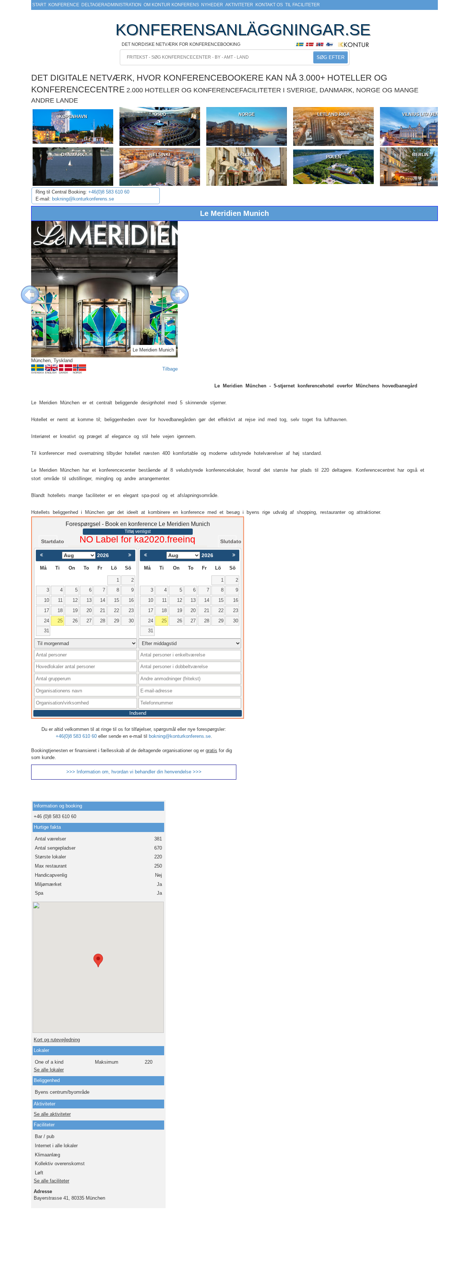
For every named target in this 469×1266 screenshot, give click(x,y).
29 (116, 620)
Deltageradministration (111, 4)
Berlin (420, 154)
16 (131, 600)
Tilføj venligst (138, 531)
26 (75, 620)
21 (102, 610)
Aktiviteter (239, 4)
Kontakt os (269, 4)
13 (89, 600)
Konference (63, 4)
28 (102, 620)
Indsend (137, 713)
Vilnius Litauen (420, 114)
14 (102, 600)
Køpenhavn (73, 116)
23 (131, 610)
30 (131, 620)
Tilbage (170, 369)
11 (60, 600)
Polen (333, 156)
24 (46, 620)
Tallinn (246, 154)
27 (89, 620)
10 (46, 600)
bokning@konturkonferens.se (83, 199)
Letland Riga (333, 114)
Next (174, 289)
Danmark (73, 154)
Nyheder (212, 4)
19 (75, 610)
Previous (24, 289)
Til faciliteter (302, 4)
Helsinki (159, 154)
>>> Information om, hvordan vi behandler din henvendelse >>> (134, 771)
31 (46, 630)
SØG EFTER (330, 57)
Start (39, 4)
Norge (247, 114)
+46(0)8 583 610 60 (108, 192)
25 (60, 620)
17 (46, 610)
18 (60, 610)
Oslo (160, 114)
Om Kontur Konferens (171, 4)
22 (116, 610)
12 (75, 600)
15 (116, 600)
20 (89, 610)
